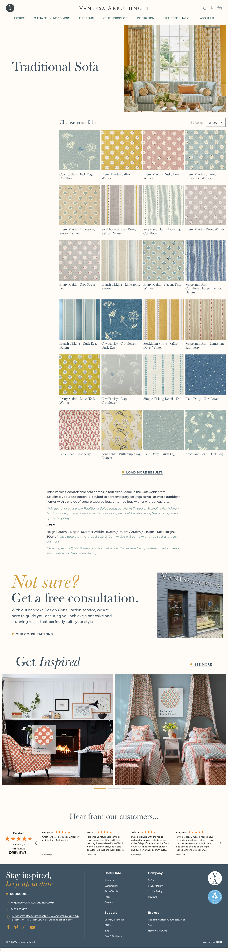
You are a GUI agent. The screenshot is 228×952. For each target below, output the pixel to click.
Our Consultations (34, 634)
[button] (205, 8)
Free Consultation (177, 18)
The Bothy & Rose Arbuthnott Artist (166, 919)
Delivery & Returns (114, 919)
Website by (212, 941)
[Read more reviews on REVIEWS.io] (19, 853)
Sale (150, 925)
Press (107, 896)
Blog (106, 930)
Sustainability (111, 885)
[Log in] (212, 8)
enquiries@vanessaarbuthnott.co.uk (32, 902)
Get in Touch (111, 891)
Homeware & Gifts (157, 930)
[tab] (100, 788)
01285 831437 (19, 909)
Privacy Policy (155, 885)
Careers (108, 902)
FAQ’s (107, 925)
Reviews (152, 896)
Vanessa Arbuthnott (24, 941)
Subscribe (20, 893)
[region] (128, 843)
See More (203, 664)
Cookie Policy (155, 891)
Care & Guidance (113, 936)
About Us (109, 880)
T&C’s (151, 880)
